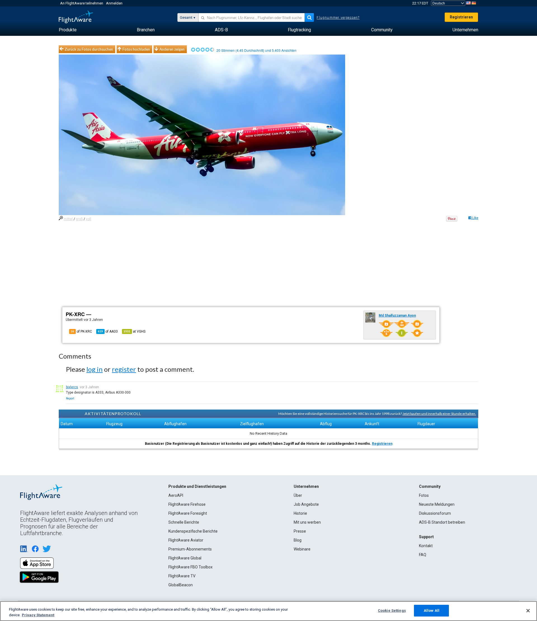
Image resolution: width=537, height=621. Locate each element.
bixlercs (72, 387)
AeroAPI (175, 495)
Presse (300, 531)
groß (79, 219)
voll (88, 219)
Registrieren (461, 17)
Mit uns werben (307, 522)
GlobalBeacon (180, 585)
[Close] (528, 610)
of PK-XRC (81, 331)
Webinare (302, 549)
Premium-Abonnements (190, 549)
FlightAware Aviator (185, 540)
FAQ (422, 554)
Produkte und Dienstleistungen (197, 486)
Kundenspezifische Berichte (193, 531)
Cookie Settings (392, 610)
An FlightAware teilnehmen (81, 3)
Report (70, 398)
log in (94, 369)
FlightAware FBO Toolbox (190, 567)
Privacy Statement (38, 615)
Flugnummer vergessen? (338, 18)
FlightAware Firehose (187, 504)
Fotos (424, 495)
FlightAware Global (184, 558)
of (108, 331)
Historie (300, 513)
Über (298, 495)
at (134, 331)
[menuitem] (67, 30)
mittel (68, 219)
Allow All (431, 610)
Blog (298, 540)
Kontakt (426, 546)
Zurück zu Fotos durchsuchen (89, 49)
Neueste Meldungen (436, 504)
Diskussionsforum (435, 513)
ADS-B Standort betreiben (442, 522)
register (124, 369)
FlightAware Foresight (187, 513)
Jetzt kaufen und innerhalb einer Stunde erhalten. (439, 413)
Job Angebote (306, 504)
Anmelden (114, 3)
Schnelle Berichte (183, 522)
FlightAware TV (182, 576)
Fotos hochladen (136, 49)
